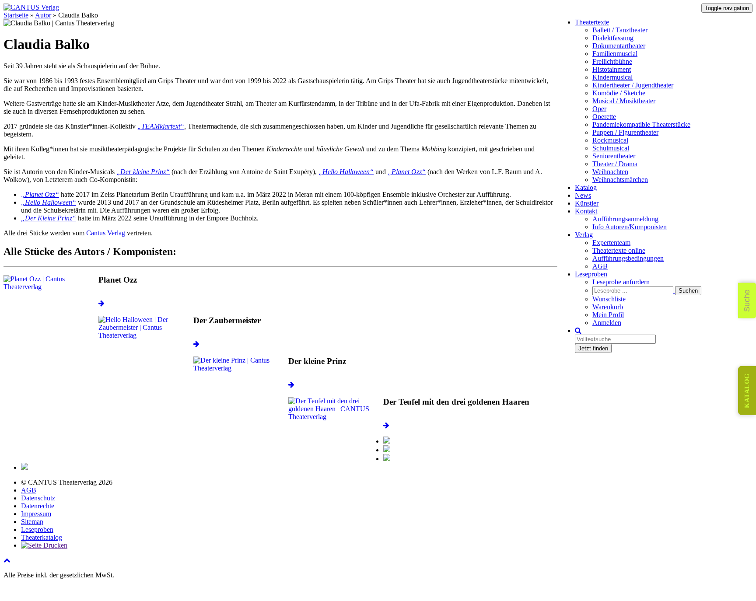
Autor (43, 15)
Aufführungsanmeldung (625, 219)
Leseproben (591, 274)
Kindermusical (612, 77)
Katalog (586, 187)
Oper (599, 108)
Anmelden (606, 322)
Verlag (584, 234)
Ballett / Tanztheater (620, 30)
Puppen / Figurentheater (625, 132)
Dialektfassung (613, 38)
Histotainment (611, 69)
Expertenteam (611, 242)
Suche (746, 301)
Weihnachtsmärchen (620, 179)
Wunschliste (609, 299)
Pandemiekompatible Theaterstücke (641, 124)
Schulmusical (610, 148)
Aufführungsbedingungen (628, 258)
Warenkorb (607, 307)
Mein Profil (608, 314)
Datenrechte (37, 506)
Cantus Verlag (105, 233)
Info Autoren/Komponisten (629, 227)
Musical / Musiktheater (623, 101)
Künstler (586, 203)
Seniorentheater (613, 156)
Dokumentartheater (618, 45)
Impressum (36, 513)
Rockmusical (610, 140)
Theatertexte (592, 22)
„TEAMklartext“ (160, 126)
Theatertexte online (618, 250)
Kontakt (586, 211)
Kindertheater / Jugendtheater (632, 85)
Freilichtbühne (612, 61)
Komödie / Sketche (618, 93)
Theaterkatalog (41, 537)
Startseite (16, 15)
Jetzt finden (593, 348)
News (583, 195)
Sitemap (32, 521)
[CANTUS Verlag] (31, 7)
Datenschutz (38, 498)
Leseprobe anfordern (621, 282)
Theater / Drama (614, 164)
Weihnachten (610, 171)
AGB (600, 266)
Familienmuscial (614, 53)
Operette (604, 116)
